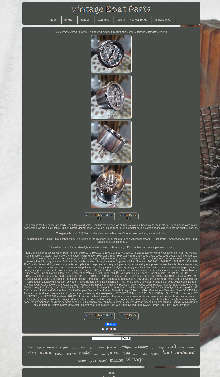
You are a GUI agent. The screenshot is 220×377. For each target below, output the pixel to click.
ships (103, 354)
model (85, 352)
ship (161, 346)
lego (96, 354)
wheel (83, 347)
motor (46, 352)
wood (103, 361)
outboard (185, 352)
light (126, 353)
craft (171, 346)
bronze (71, 353)
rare (135, 354)
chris (32, 353)
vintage (135, 359)
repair (59, 353)
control (155, 353)
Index (111, 372)
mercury (141, 347)
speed (92, 361)
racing (144, 354)
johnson (111, 347)
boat (167, 352)
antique (126, 346)
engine (64, 347)
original (40, 347)
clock (181, 347)
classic (82, 361)
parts (113, 352)
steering (75, 348)
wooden (52, 347)
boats (30, 347)
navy (153, 348)
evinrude (91, 348)
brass (101, 347)
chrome (190, 347)
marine (116, 360)
